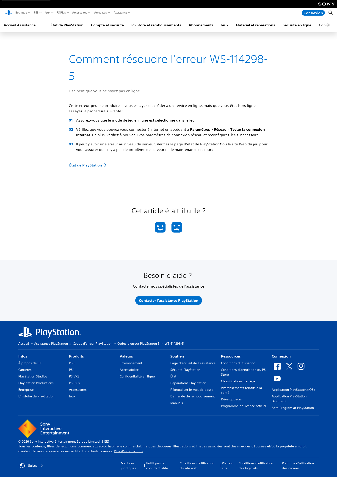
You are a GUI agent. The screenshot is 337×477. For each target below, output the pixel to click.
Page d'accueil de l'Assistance (192, 363)
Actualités (100, 12)
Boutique (21, 12)
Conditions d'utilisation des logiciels (256, 465)
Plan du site (227, 465)
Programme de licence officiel (243, 406)
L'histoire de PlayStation (36, 396)
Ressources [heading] (231, 356)
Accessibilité (129, 370)
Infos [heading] (22, 356)
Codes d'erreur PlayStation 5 (138, 343)
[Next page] (327, 25)
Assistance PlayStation (51, 343)
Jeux (47, 12)
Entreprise (26, 390)
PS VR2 (74, 376)
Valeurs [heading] (126, 356)
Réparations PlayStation (188, 383)
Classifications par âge (238, 381)
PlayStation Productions (36, 383)
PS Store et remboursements (156, 25)
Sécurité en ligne (297, 25)
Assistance (120, 12)
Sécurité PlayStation (185, 370)
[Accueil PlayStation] (8, 12)
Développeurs (231, 399)
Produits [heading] (76, 356)
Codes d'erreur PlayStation (92, 343)
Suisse (33, 465)
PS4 (72, 370)
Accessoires (79, 12)
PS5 (36, 12)
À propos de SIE (30, 363)
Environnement (131, 363)
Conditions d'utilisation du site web (197, 465)
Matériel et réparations (255, 25)
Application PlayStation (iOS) (293, 390)
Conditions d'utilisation (238, 363)
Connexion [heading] (281, 356)
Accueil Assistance (20, 25)
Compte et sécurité (107, 25)
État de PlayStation (67, 25)
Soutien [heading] (177, 356)
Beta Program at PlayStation (293, 408)
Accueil (23, 343)
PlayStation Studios (32, 376)
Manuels (176, 403)
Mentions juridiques (128, 465)
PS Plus (61, 12)
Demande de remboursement (192, 396)
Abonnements (201, 25)
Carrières (25, 370)
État (173, 376)
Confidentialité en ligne (137, 376)
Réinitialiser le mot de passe (191, 390)
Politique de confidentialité (157, 465)
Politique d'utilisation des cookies (298, 465)
